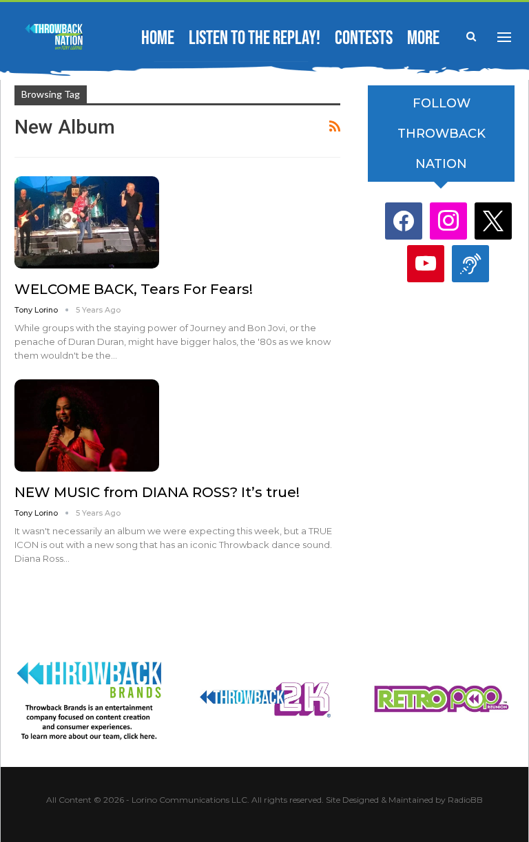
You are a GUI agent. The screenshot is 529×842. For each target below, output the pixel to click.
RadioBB (465, 799)
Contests (364, 38)
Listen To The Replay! (254, 38)
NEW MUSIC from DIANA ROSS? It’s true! (157, 492)
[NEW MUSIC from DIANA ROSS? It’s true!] (86, 425)
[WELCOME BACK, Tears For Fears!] (86, 222)
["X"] (493, 220)
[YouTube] (425, 263)
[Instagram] (448, 220)
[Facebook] (403, 220)
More (423, 38)
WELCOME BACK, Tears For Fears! (133, 289)
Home (157, 38)
